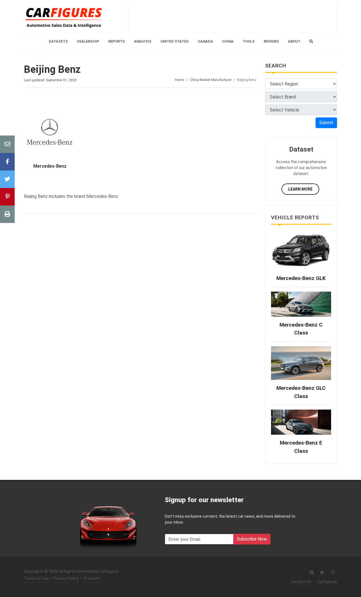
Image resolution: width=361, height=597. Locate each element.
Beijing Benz (52, 69)
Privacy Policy (66, 578)
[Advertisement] (232, 16)
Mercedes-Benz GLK (301, 278)
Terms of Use (36, 578)
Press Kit (92, 578)
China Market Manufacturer (211, 80)
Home (179, 80)
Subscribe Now (252, 539)
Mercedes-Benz (50, 166)
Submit (326, 122)
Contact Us (301, 581)
